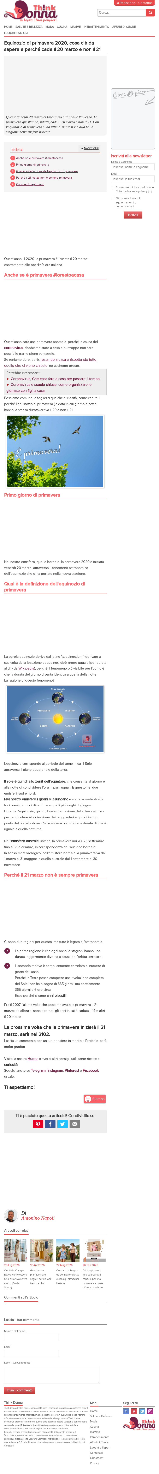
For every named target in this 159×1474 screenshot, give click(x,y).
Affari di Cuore (124, 27)
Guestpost (96, 1458)
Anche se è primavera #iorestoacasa (39, 158)
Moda (50, 27)
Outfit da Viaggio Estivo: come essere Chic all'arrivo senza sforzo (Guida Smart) (15, 1279)
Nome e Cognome (121, 162)
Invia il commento (20, 1390)
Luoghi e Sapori (16, 33)
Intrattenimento (96, 27)
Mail (75, 1124)
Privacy (94, 1463)
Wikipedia (26, 668)
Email (7, 1347)
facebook (50, 1124)
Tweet (62, 1124)
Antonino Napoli (38, 1218)
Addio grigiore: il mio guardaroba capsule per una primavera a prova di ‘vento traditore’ (93, 1279)
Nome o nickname (14, 1331)
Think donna (32, 11)
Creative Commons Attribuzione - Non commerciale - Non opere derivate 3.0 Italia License (44, 1441)
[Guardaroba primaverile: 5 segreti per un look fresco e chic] (41, 1250)
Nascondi (91, 148)
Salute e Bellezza (29, 27)
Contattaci (145, 3)
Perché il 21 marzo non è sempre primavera (44, 177)
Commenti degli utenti (30, 184)
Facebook (91, 1070)
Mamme (75, 27)
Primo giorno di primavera (32, 164)
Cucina (62, 27)
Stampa (98, 1099)
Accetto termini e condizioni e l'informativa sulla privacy (135, 189)
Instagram (55, 1070)
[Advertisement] (55, 86)
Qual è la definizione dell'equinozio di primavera (47, 171)
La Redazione (125, 3)
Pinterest (72, 1070)
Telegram (38, 1070)
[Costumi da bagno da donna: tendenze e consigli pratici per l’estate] (67, 1250)
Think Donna (140, 1423)
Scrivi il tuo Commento (17, 1363)
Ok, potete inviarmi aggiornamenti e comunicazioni (128, 202)
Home (8, 27)
